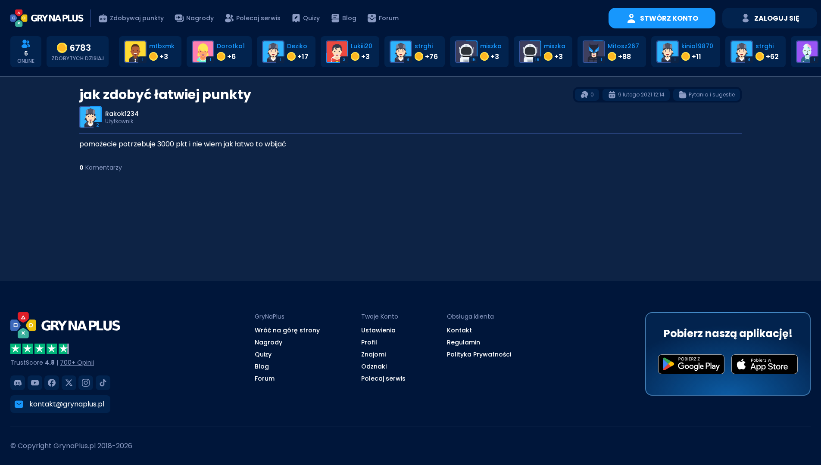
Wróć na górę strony (287, 330)
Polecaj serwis (383, 378)
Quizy (263, 354)
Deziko (297, 46)
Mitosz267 (623, 46)
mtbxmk (162, 46)
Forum (265, 378)
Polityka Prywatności (479, 354)
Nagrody (268, 342)
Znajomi (373, 354)
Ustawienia (378, 330)
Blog (262, 366)
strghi (424, 46)
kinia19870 (697, 46)
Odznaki (374, 366)
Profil (369, 342)
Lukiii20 (361, 46)
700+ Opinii (77, 362)
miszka (491, 46)
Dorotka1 (231, 46)
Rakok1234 (122, 113)
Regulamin (463, 342)
